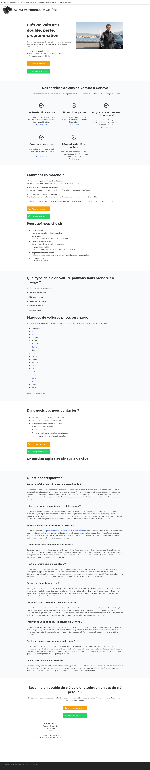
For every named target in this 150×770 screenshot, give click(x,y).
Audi (33, 331)
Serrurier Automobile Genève (15, 764)
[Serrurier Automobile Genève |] (7, 9)
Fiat (33, 369)
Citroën (34, 347)
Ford (33, 353)
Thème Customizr (26, 767)
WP (9, 767)
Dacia (34, 378)
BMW (34, 334)
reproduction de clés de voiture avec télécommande (64, 531)
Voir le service (41, 124)
